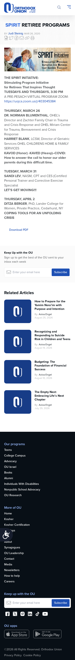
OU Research (13, 495)
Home (8, 514)
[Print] (32, 38)
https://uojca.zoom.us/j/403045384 (30, 101)
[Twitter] (11, 38)
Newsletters (12, 570)
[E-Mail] (22, 38)
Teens (8, 450)
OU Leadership (14, 553)
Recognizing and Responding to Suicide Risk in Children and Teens (52, 335)
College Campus (15, 456)
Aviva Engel (45, 314)
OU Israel (10, 467)
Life (6, 536)
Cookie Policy (32, 655)
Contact (9, 559)
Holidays (9, 531)
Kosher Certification (17, 525)
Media (8, 565)
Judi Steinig (15, 33)
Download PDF (18, 230)
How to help (12, 576)
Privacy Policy (13, 655)
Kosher (9, 519)
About (8, 542)
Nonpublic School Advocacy (22, 490)
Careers (9, 582)
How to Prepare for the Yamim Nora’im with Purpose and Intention (50, 305)
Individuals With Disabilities (21, 484)
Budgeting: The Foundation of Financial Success (50, 365)
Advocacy (10, 461)
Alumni (8, 478)
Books (8, 473)
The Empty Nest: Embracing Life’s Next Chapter (49, 396)
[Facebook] (16, 38)
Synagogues (12, 548)
